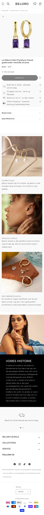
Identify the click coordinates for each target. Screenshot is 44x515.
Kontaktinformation (33, 473)
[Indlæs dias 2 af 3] (22, 427)
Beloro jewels (24, 498)
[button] (3, 3)
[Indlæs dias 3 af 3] (23, 427)
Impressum (7, 477)
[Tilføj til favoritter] (40, 77)
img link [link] (5, 138)
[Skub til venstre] (16, 55)
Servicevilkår (8, 473)
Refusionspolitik (8, 469)
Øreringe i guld (24, 10)
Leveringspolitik (19, 473)
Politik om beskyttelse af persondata (28, 470)
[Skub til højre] (27, 55)
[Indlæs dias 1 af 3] (20, 427)
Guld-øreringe (14, 10)
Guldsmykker (4, 10)
